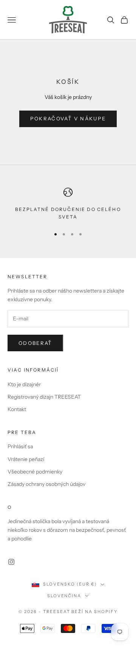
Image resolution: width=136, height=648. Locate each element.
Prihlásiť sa (20, 446)
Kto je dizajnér (24, 384)
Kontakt (17, 409)
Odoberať (35, 343)
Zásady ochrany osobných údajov (46, 484)
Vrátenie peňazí (26, 459)
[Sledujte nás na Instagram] (11, 562)
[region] (68, 204)
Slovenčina (64, 595)
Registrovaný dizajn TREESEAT (44, 396)
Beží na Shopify (94, 611)
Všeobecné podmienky (35, 471)
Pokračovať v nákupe (68, 118)
